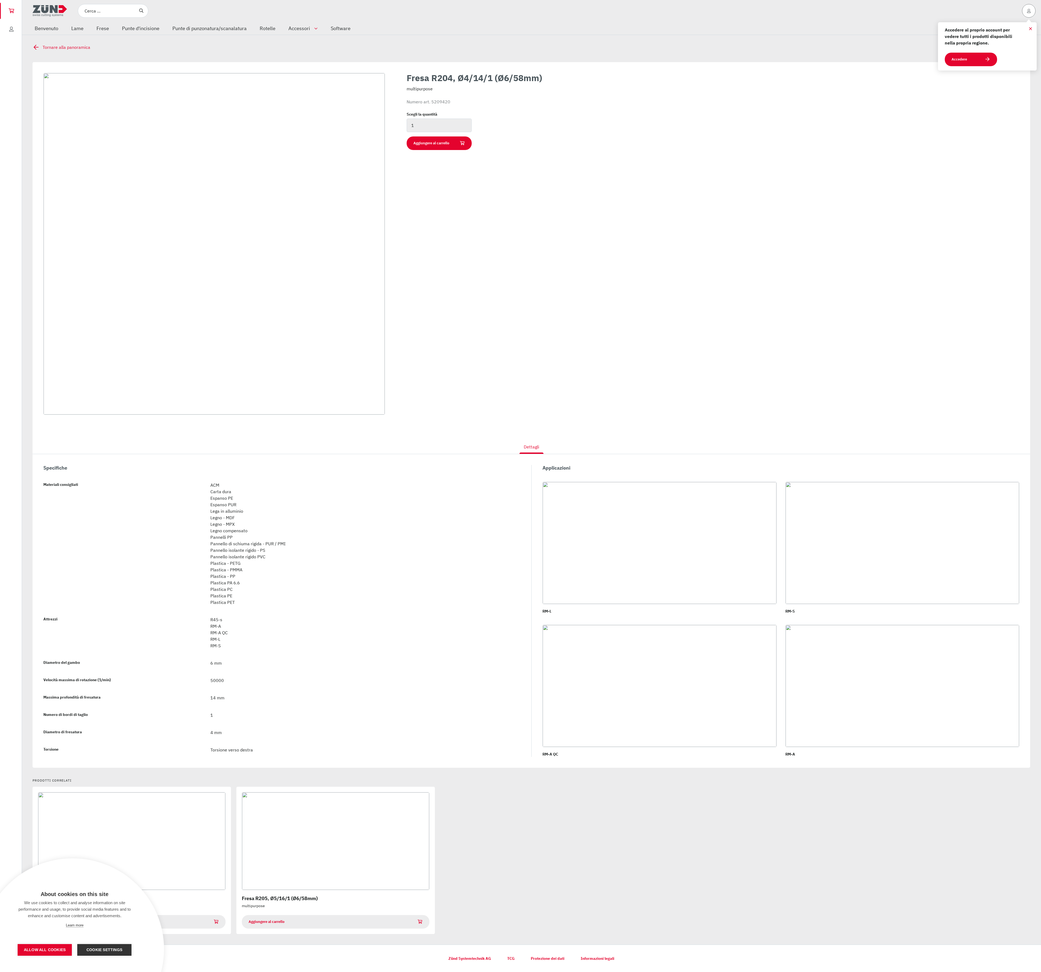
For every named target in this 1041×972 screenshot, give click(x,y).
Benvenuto (46, 28)
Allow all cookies (45, 950)
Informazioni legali (597, 958)
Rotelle (267, 28)
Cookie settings (104, 950)
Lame (77, 28)
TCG (511, 958)
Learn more (74, 925)
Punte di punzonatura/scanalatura (209, 28)
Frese (103, 28)
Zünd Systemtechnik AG (469, 958)
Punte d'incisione (140, 28)
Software (341, 28)
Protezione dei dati (547, 958)
